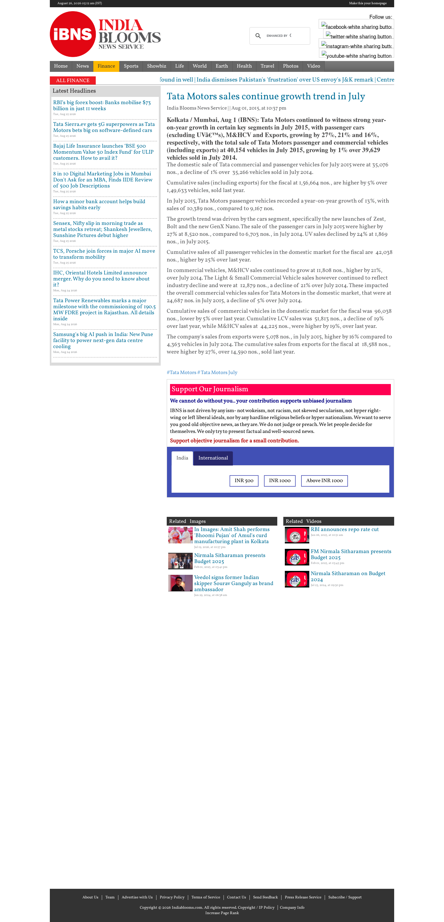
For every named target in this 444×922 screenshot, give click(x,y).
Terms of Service (205, 897)
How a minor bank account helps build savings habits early (99, 205)
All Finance (72, 80)
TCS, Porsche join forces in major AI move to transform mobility (104, 254)
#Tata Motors (181, 372)
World (200, 66)
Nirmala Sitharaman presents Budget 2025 (229, 558)
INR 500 (244, 480)
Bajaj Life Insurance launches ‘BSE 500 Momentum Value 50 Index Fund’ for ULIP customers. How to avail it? (103, 152)
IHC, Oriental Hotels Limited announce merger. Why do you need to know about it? (101, 279)
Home (61, 66)
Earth (222, 66)
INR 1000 (280, 480)
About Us (90, 897)
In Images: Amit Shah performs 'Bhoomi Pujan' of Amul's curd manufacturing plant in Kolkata (232, 536)
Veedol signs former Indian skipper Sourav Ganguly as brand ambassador (233, 584)
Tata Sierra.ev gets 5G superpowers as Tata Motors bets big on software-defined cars (104, 127)
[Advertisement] (105, 626)
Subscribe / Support (345, 897)
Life (179, 66)
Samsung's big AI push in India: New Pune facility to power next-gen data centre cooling (103, 341)
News (82, 66)
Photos (290, 66)
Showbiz (156, 66)
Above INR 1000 (324, 480)
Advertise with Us (137, 897)
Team (110, 897)
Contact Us (236, 897)
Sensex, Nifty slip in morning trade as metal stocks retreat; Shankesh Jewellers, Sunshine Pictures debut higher (102, 229)
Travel (267, 66)
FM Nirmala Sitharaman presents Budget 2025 (351, 555)
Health (244, 66)
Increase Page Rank (222, 913)
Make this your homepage (368, 3)
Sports (131, 66)
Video (313, 66)
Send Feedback (265, 897)
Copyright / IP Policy (256, 908)
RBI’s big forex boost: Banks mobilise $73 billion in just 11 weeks (102, 106)
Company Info (292, 908)
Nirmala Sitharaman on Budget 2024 (348, 577)
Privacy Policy (172, 897)
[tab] (182, 458)
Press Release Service (303, 897)
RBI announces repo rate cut (345, 529)
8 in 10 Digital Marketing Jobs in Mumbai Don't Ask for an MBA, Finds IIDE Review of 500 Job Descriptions (102, 180)
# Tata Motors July (217, 372)
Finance (106, 66)
